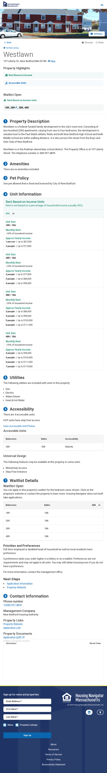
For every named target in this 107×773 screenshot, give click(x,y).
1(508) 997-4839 (12, 605)
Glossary (88, 42)
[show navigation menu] (102, 5)
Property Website (16, 587)
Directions (11, 643)
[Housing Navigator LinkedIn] (89, 712)
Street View (95, 643)
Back (9, 42)
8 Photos (98, 34)
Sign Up (27, 735)
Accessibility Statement (53, 764)
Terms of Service (53, 754)
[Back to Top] (100, 712)
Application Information (20, 583)
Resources (53, 749)
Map (52, 61)
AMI (8, 213)
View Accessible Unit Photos (19, 426)
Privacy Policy (53, 759)
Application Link (12, 627)
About (53, 744)
